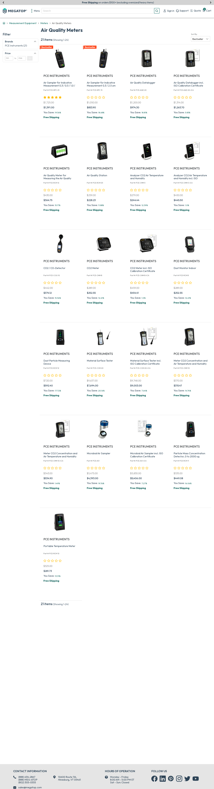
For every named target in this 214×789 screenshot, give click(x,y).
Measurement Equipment (23, 23)
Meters (44, 23)
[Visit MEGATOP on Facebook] (154, 779)
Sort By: (194, 34)
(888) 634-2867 (26, 776)
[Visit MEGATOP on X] (187, 779)
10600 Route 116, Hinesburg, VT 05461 (69, 778)
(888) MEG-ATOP (27, 779)
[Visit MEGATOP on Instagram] (179, 779)
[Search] (157, 11)
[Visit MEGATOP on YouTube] (196, 779)
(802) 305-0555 (27, 782)
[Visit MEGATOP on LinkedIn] (163, 779)
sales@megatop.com (30, 787)
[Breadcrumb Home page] (4, 23)
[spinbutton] (9, 58)
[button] (200, 39)
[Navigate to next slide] (211, 2)
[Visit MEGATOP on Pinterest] (171, 778)
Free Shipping (51, 117)
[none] (35, 11)
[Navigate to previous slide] (3, 2)
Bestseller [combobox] (197, 39)
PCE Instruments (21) (16, 45)
